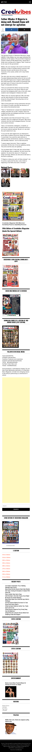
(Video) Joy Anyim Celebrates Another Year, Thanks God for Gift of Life (16, 607)
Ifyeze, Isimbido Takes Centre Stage (13, 594)
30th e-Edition (6, 560)
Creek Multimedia (18, 749)
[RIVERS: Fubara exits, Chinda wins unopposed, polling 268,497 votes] (10, 728)
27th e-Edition (6, 568)
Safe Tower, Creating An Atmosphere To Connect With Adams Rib (17, 591)
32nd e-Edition (6, 557)
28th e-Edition (6, 566)
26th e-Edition (6, 571)
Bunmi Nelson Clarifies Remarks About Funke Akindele (17, 589)
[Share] (11, 29)
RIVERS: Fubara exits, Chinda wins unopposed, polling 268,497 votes (17, 720)
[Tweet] (24, 29)
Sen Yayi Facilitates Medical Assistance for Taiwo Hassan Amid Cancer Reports (16, 603)
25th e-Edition (6, 574)
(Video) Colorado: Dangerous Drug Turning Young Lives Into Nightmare (16, 610)
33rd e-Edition (6, 554)
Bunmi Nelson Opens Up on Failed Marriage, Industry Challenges (17, 600)
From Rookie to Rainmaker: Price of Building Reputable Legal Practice (15, 586)
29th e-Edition (6, 563)
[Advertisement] (16, 440)
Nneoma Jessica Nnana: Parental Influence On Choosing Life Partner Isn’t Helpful (15, 684)
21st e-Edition (6, 577)
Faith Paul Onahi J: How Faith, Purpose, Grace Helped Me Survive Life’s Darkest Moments (17, 596)
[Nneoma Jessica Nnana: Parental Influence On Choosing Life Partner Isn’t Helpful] (10, 691)
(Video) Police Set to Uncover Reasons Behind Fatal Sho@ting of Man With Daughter (17, 613)
